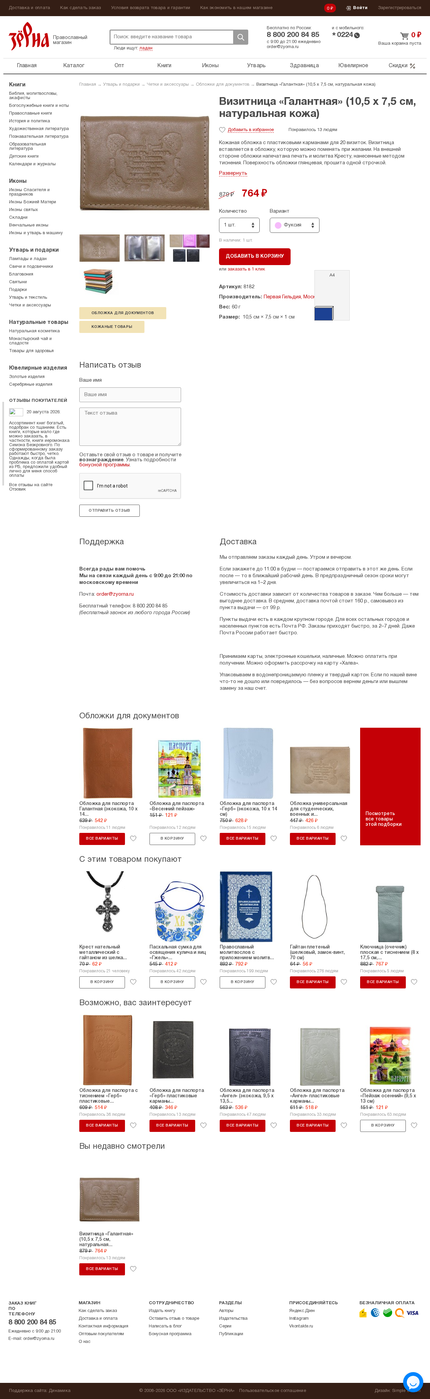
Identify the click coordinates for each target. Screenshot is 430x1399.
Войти (360, 8)
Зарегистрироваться (400, 8)
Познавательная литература (39, 137)
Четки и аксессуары (168, 85)
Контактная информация (103, 1326)
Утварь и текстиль (28, 298)
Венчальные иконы (28, 225)
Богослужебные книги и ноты (39, 106)
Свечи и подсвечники (31, 267)
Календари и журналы (32, 164)
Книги (164, 65)
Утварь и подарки (121, 85)
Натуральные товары (38, 322)
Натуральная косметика (34, 331)
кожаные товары (111, 327)
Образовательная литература (27, 146)
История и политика (29, 121)
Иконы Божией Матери (32, 202)
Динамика (60, 1391)
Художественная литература (39, 129)
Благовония (21, 274)
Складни (18, 218)
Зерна (29, 36)
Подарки (18, 290)
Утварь (256, 65)
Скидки (398, 65)
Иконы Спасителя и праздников (29, 192)
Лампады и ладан (28, 259)
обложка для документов (122, 313)
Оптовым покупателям (101, 1334)
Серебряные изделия (30, 385)
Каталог (74, 65)
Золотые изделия (27, 377)
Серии (225, 1326)
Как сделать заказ (80, 8)
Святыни (18, 282)
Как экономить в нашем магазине (236, 8)
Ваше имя (90, 380)
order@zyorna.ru (283, 47)
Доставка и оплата (29, 8)
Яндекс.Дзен (302, 1311)
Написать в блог (165, 1326)
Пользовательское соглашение (272, 1391)
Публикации (231, 1334)
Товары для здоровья (31, 351)
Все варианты (102, 838)
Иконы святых (23, 210)
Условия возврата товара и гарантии (150, 8)
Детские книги (24, 157)
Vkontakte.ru (301, 1326)
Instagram (299, 1319)
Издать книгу (162, 1311)
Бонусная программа (170, 1334)
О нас (84, 1342)
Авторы (226, 1311)
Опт (120, 65)
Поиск (240, 37)
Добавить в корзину (255, 256)
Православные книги (30, 114)
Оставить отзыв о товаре (174, 1319)
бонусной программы (104, 465)
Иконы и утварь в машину (36, 233)
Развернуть (233, 173)
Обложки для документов (222, 85)
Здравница (304, 65)
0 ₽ (330, 9)
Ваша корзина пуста (399, 44)
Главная (27, 65)
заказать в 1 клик (246, 269)
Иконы (210, 65)
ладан (146, 48)
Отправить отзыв (109, 510)
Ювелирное (353, 65)
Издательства (233, 1319)
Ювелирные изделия (38, 368)
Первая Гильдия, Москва (292, 297)
